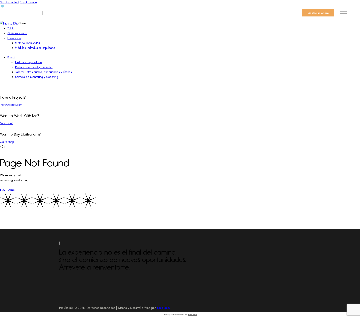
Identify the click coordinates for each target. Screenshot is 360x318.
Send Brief (6, 123)
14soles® (192, 314)
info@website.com (11, 104)
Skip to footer (28, 2)
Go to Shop (7, 142)
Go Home (7, 190)
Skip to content (9, 2)
